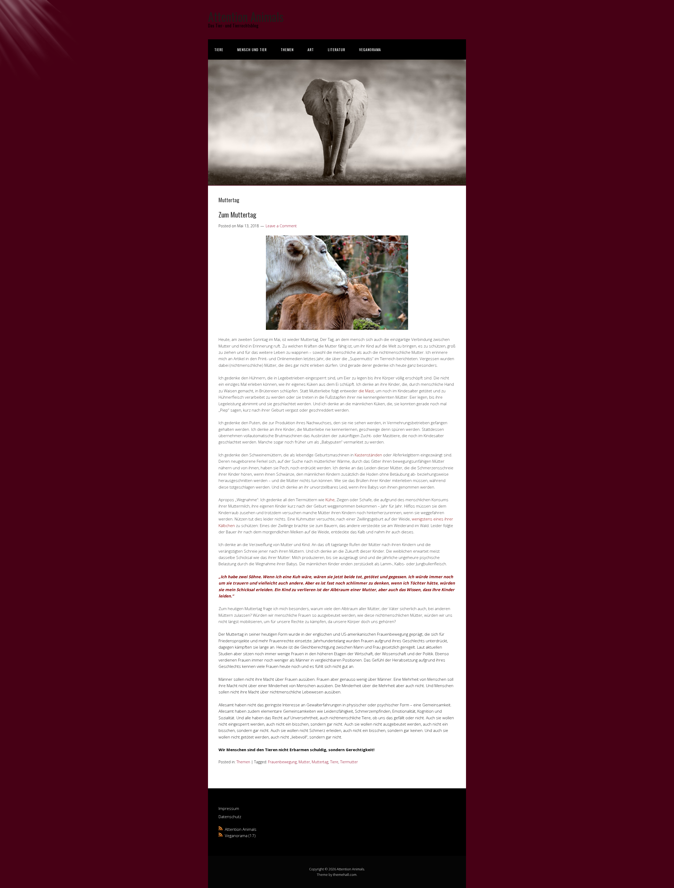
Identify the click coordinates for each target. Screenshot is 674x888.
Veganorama (370, 49)
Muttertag (320, 761)
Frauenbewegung (282, 761)
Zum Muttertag (237, 214)
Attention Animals (246, 16)
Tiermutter (349, 761)
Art (311, 49)
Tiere (218, 49)
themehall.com (344, 874)
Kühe (330, 499)
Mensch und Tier (252, 49)
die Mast (366, 390)
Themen (287, 49)
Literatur (336, 49)
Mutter (304, 761)
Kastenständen (368, 454)
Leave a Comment (281, 225)
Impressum (229, 808)
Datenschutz (230, 816)
